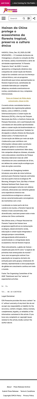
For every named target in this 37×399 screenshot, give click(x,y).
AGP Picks (5, 3)
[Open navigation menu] (4, 18)
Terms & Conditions (27, 391)
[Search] (24, 18)
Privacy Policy (28, 396)
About (9, 387)
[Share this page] (34, 18)
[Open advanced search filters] (28, 18)
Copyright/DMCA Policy (12, 396)
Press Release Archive (22, 387)
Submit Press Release (10, 391)
